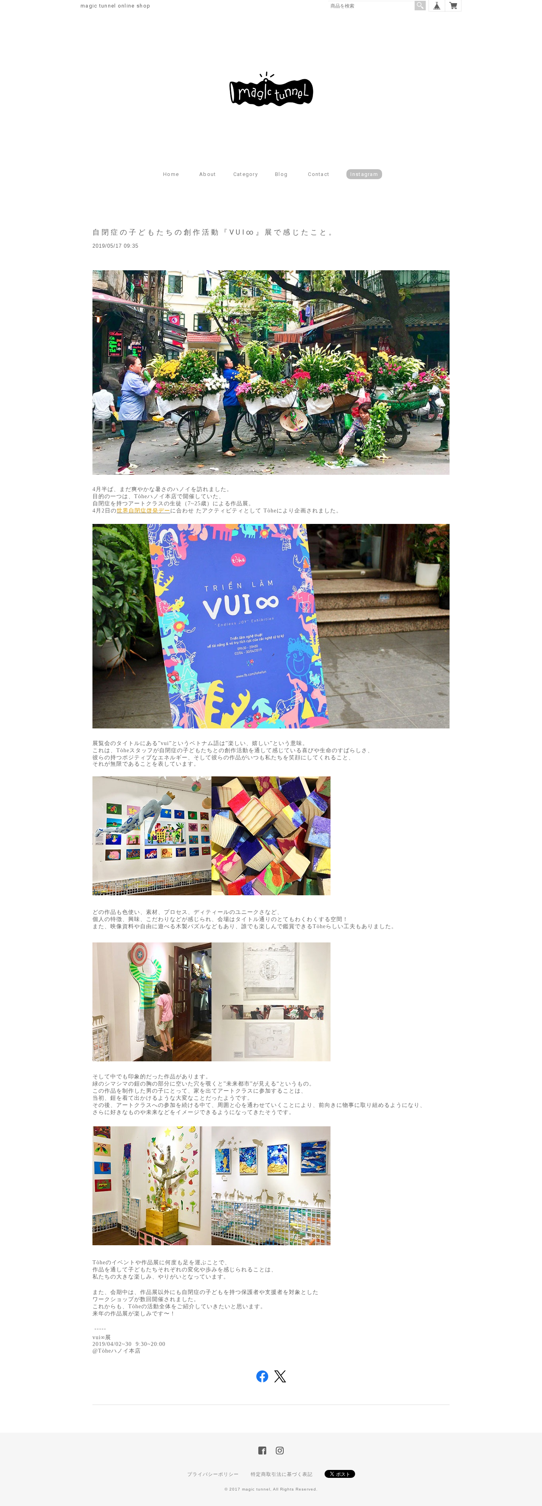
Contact (318, 174)
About (207, 174)
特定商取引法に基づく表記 (282, 1474)
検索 (420, 5)
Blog (281, 174)
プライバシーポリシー (213, 1474)
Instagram (364, 174)
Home (171, 174)
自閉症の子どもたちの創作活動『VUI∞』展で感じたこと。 (215, 232)
